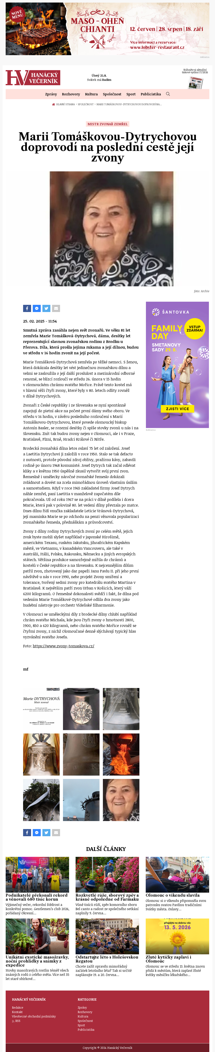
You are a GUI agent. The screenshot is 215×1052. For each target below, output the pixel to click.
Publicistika (151, 94)
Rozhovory (71, 94)
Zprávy (51, 94)
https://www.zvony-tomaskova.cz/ (63, 645)
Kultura (91, 94)
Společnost (112, 94)
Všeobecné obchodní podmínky (34, 1016)
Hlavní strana (66, 104)
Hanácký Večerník (33, 77)
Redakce (17, 1007)
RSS (17, 1021)
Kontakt (17, 1012)
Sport (131, 94)
